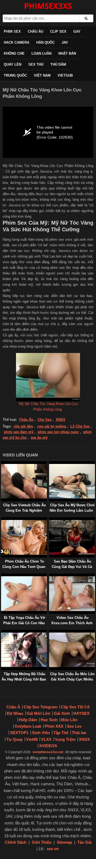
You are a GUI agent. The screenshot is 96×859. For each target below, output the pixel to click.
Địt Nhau (15, 713)
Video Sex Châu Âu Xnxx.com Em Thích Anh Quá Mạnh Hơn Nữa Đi (72, 623)
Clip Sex (58, 31)
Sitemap (64, 842)
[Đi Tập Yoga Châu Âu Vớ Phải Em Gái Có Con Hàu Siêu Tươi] (2, 576)
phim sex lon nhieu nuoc (58, 432)
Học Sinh (49, 719)
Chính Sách (15, 842)
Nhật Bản (67, 53)
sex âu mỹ (39, 438)
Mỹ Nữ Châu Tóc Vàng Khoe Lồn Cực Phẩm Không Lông (48, 406)
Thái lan (79, 732)
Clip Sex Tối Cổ (75, 707)
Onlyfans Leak (28, 726)
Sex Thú (35, 64)
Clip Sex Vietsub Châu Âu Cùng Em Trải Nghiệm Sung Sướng (24, 510)
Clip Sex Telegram (40, 707)
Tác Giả (84, 842)
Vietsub (65, 75)
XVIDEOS (48, 745)
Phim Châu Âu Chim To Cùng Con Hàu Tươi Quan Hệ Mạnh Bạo (23, 566)
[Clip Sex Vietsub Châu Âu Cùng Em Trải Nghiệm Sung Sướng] (2, 464)
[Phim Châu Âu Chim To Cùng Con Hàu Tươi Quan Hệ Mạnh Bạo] (2, 520)
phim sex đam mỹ (18, 432)
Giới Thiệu (41, 842)
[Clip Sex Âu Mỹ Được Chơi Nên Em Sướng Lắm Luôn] (50, 464)
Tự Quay (14, 739)
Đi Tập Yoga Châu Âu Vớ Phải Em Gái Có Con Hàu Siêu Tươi (24, 623)
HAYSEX (81, 713)
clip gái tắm (23, 426)
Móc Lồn (69, 719)
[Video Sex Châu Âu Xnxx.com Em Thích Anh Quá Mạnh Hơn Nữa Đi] (50, 576)
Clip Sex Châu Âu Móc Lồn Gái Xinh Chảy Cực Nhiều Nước (72, 679)
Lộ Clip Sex (80, 426)
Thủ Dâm (58, 64)
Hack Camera (16, 42)
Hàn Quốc (45, 42)
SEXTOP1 (19, 732)
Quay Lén (12, 64)
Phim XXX (54, 726)
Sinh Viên (41, 732)
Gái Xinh (62, 713)
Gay (77, 31)
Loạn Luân (41, 53)
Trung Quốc (15, 75)
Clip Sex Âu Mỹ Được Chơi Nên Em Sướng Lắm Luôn (72, 507)
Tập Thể (60, 732)
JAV (65, 42)
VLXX (46, 739)
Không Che (14, 53)
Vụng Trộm (65, 739)
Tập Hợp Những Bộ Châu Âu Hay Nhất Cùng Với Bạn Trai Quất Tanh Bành (24, 679)
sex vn (53, 848)
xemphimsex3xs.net (48, 752)
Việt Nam (42, 75)
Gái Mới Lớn (38, 713)
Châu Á (13, 707)
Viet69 (32, 739)
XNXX (60, 420)
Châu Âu (35, 31)
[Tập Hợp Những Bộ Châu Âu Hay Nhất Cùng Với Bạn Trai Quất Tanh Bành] (2, 632)
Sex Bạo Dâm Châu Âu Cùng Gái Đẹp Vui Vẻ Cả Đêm (72, 566)
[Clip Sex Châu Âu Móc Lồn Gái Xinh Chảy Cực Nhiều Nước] (50, 632)
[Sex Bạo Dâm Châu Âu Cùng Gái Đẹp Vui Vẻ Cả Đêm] (50, 520)
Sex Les (74, 726)
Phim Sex (12, 31)
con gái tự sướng (51, 426)
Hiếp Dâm (28, 719)
